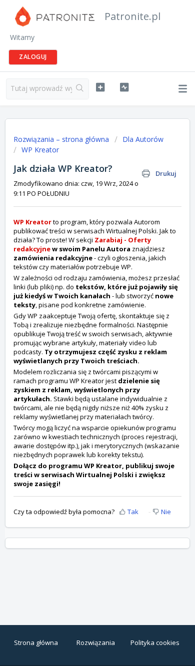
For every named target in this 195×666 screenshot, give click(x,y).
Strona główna (36, 642)
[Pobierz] (79, 329)
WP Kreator (40, 149)
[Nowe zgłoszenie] (100, 87)
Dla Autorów (143, 139)
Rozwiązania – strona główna (62, 139)
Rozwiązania (95, 642)
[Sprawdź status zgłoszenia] (124, 87)
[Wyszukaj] (80, 89)
